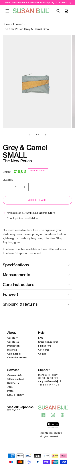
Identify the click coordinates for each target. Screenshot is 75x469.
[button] (7, 11)
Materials (12, 349)
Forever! (18, 24)
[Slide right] (46, 135)
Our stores (13, 342)
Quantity (8, 179)
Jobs (10, 386)
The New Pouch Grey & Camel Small (26, 29)
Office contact (15, 379)
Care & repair (14, 353)
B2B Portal (13, 383)
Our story (12, 338)
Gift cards (43, 349)
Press (10, 390)
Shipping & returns (48, 342)
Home (6, 24)
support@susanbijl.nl (49, 381)
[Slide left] (29, 135)
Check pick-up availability (22, 218)
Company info (14, 375)
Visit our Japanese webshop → (20, 408)
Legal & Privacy (15, 395)
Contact (43, 353)
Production (13, 345)
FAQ (40, 338)
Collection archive (17, 357)
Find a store (44, 345)
